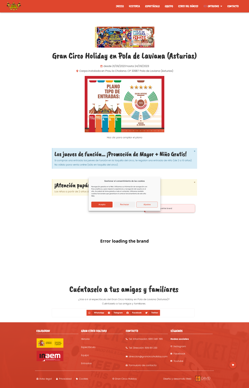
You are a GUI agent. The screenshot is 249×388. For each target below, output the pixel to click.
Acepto (102, 204)
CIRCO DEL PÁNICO (188, 6)
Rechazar (124, 204)
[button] (96, 313)
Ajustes (147, 204)
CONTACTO (233, 6)
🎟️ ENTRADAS (211, 6)
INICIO (120, 6)
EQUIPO (169, 6)
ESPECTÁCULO (152, 6)
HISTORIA (134, 6)
